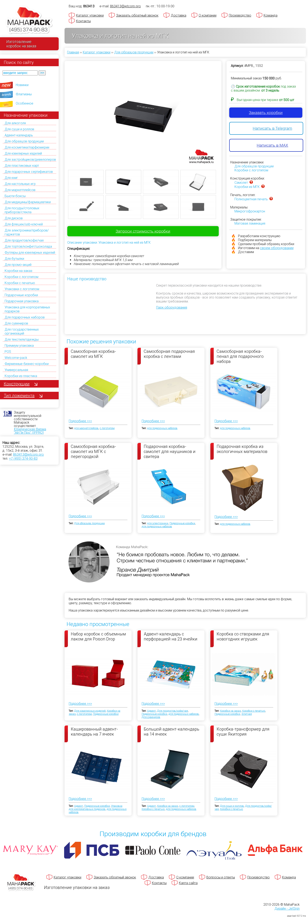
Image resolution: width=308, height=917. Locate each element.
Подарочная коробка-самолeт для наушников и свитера (169, 451)
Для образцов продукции (24, 141)
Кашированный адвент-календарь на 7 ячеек (94, 732)
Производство (240, 15)
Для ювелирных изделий (23, 153)
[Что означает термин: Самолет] (251, 183)
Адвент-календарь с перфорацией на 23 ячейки (170, 636)
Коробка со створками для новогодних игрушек (243, 636)
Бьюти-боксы (15, 196)
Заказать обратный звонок (137, 15)
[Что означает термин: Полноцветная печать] (271, 199)
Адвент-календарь (19, 135)
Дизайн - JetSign (287, 909)
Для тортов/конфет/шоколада (28, 246)
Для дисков (14, 218)
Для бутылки (14, 259)
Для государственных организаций (22, 331)
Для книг (11, 178)
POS (8, 352)
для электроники (157, 523)
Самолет (241, 183)
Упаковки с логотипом (22, 289)
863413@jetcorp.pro (28, 455)
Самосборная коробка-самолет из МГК (93, 354)
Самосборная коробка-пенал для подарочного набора (240, 356)
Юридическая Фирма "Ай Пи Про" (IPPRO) (30, 431)
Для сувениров (16, 323)
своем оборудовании (277, 248)
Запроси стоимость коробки (143, 231)
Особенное (24, 103)
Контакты (83, 21)
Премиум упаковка (19, 346)
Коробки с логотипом (21, 277)
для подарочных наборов (162, 428)
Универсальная (16, 370)
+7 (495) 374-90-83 (23, 458)
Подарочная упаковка (22, 301)
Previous (62, 111)
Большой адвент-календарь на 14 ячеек (171, 732)
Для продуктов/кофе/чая (24, 240)
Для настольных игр (20, 184)
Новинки (22, 85)
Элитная (246, 713)
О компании (207, 15)
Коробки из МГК (247, 187)
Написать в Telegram (272, 128)
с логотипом (107, 428)
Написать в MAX (272, 145)
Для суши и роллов (19, 129)
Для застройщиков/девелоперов (30, 160)
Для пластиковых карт (22, 166)
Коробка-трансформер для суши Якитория (243, 732)
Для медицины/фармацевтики (28, 202)
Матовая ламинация (249, 223)
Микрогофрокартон (249, 211)
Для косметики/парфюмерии (27, 147)
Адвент (151, 710)
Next (224, 111)
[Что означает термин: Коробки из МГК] (263, 187)
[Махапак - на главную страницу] (29, 20)
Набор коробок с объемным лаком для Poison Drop (98, 636)
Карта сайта (188, 883)
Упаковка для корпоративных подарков (95, 807)
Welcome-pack (16, 358)
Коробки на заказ (18, 271)
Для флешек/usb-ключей (24, 224)
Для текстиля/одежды (22, 339)
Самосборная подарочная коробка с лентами (169, 354)
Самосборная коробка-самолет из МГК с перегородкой (93, 451)
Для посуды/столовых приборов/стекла (22, 210)
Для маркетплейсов (20, 190)
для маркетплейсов (86, 428)
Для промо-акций (18, 265)
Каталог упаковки (90, 15)
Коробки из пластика (21, 376)
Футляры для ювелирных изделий (30, 253)
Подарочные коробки (21, 295)
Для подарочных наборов (25, 317)
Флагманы (24, 94)
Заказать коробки (266, 112)
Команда (270, 15)
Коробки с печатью (20, 283)
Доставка (178, 15)
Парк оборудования (171, 307)
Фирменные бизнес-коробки (27, 364)
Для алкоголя (15, 123)
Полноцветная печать (251, 199)
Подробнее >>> (80, 421)
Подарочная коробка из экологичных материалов (242, 449)
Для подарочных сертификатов (29, 172)
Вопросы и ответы (220, 877)
